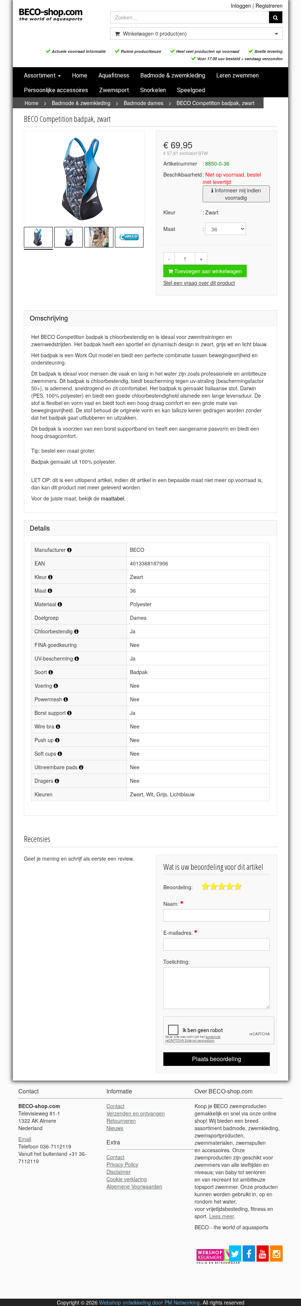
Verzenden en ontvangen (135, 1113)
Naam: (171, 903)
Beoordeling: (178, 887)
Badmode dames (143, 102)
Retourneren (121, 1120)
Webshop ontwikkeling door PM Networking (149, 1302)
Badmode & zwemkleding (172, 75)
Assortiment (40, 75)
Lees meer (221, 1216)
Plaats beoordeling (216, 1058)
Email (24, 1139)
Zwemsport (114, 90)
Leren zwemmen (237, 75)
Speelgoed (191, 90)
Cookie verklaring (126, 1179)
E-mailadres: (178, 932)
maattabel (112, 498)
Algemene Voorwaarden (134, 1186)
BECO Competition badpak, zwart (215, 102)
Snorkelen (153, 90)
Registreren (269, 5)
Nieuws (114, 1128)
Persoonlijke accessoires (56, 90)
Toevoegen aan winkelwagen (207, 271)
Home (79, 75)
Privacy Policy (122, 1164)
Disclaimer (118, 1171)
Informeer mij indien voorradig (237, 194)
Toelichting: (176, 961)
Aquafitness (113, 75)
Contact (115, 1106)
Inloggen (241, 5)
